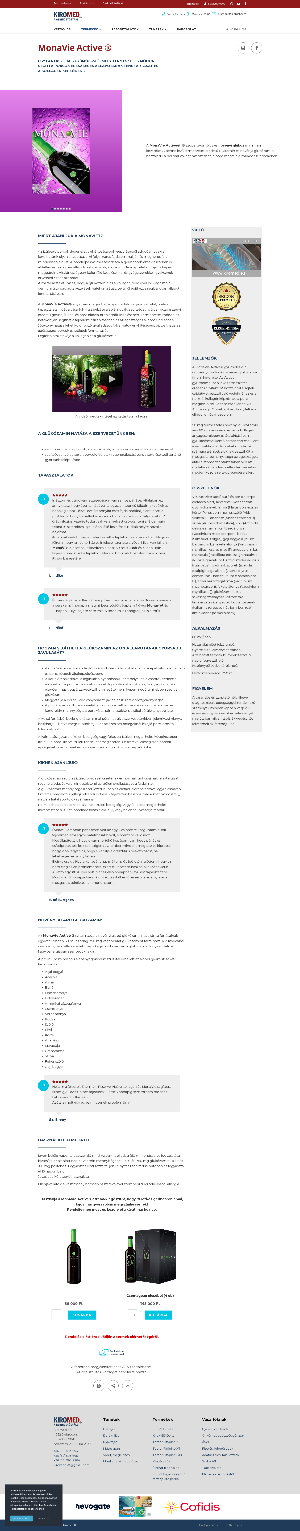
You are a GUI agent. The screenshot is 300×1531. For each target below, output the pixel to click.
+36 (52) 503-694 (66, 1451)
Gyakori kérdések (113, 3)
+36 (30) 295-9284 (67, 1460)
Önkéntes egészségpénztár (223, 1435)
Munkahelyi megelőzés (120, 1461)
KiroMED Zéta (163, 1429)
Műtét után (111, 1448)
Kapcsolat (186, 29)
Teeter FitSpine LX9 (167, 1455)
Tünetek (156, 29)
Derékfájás (111, 1435)
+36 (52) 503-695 (66, 1455)
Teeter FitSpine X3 (166, 1448)
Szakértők (209, 1461)
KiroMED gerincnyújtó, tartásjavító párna (169, 1476)
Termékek (89, 29)
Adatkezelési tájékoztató (220, 1455)
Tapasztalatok (125, 29)
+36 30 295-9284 (200, 13)
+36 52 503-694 (176, 13)
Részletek (43, 1518)
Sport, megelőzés (116, 1455)
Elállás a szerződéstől (218, 1474)
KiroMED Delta (163, 1435)
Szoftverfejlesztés (235, 1525)
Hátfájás (109, 1429)
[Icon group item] (231, 4)
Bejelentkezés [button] (216, 3)
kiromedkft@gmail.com (232, 13)
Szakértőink (87, 3)
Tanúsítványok (62, 3)
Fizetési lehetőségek (217, 1448)
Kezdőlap (62, 29)
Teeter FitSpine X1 (166, 1442)
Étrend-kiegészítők (167, 1468)
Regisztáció (192, 3)
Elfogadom (22, 1518)
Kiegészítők (161, 1461)
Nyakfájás (110, 1442)
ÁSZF (206, 1442)
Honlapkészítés (208, 1525)
